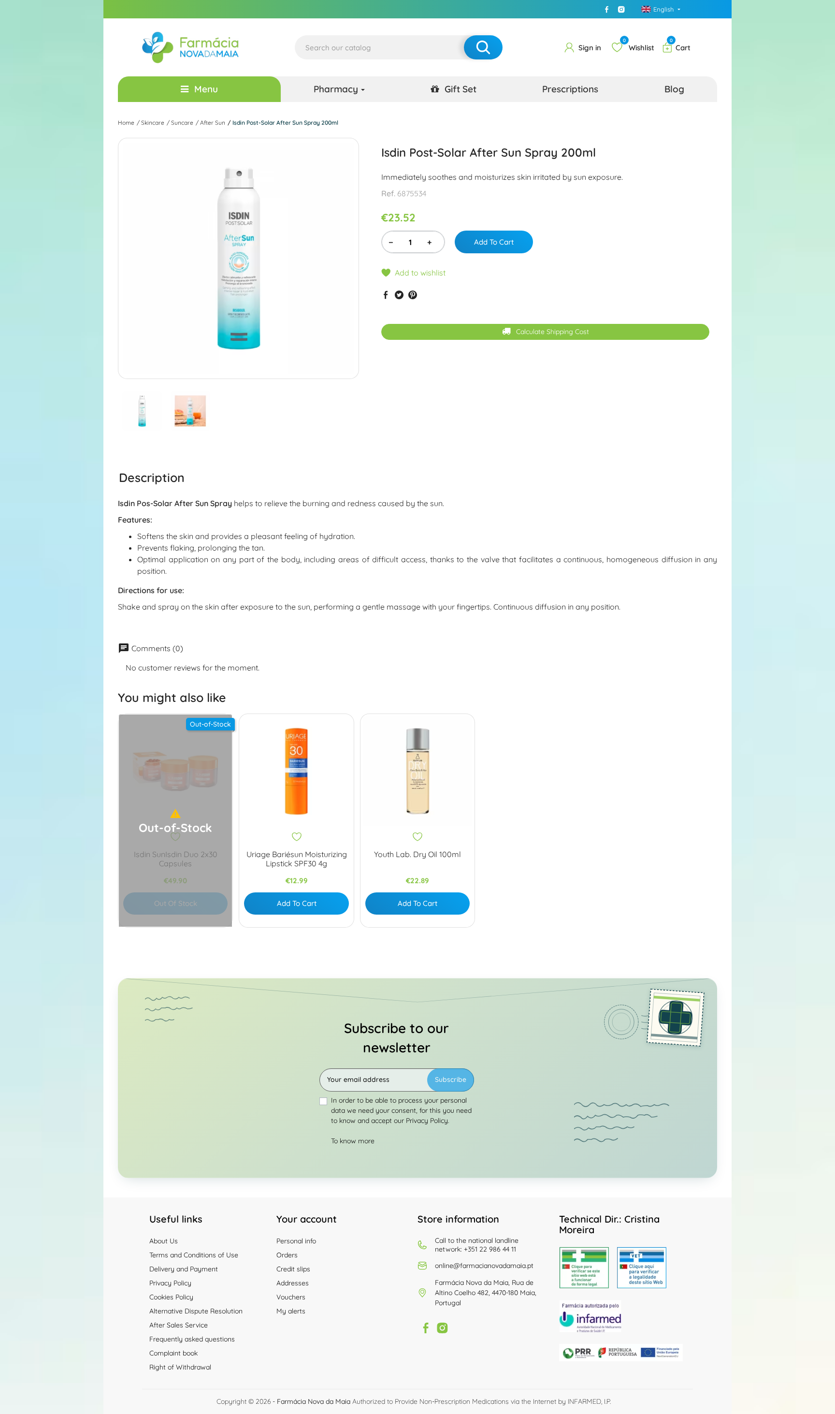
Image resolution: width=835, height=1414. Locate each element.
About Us (163, 1241)
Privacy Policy (170, 1283)
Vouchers (290, 1297)
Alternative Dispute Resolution (196, 1311)
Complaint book (173, 1353)
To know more (352, 1141)
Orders (287, 1255)
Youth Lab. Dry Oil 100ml (417, 854)
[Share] (385, 294)
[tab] (152, 477)
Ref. (388, 193)
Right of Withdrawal (180, 1367)
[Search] (483, 47)
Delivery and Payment (183, 1269)
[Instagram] (621, 9)
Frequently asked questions (192, 1339)
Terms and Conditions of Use (193, 1255)
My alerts (290, 1311)
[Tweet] (399, 294)
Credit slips (293, 1269)
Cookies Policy (171, 1297)
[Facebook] (607, 9)
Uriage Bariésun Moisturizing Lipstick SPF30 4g (296, 859)
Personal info (296, 1241)
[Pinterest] (412, 294)
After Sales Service (178, 1325)
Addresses (292, 1283)
